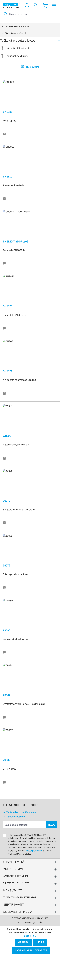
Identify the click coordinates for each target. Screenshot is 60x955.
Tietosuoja (30, 922)
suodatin (32, 67)
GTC (20, 922)
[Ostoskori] (45, 6)
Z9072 (6, 565)
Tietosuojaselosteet (33, 851)
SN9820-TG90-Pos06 (15, 241)
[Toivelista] (36, 6)
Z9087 (6, 760)
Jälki (40, 922)
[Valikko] (54, 6)
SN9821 (7, 371)
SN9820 (7, 306)
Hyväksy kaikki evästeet (31, 950)
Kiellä (40, 942)
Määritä (23, 942)
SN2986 (7, 111)
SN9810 (7, 176)
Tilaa (51, 825)
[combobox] (32, 14)
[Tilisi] (27, 6)
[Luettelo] (4, 134)
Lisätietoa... (30, 936)
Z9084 (6, 695)
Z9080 (6, 630)
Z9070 (6, 500)
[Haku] (5, 14)
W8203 (7, 435)
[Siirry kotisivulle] (11, 5)
